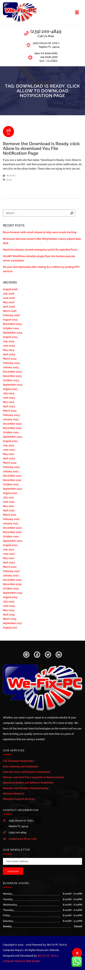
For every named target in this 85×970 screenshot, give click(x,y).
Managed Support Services (18, 798)
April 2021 (9, 510)
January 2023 (11, 419)
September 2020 (12, 540)
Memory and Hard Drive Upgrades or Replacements (33, 777)
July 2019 (8, 601)
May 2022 (8, 454)
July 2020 (8, 549)
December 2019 (12, 579)
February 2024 (11, 362)
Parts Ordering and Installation (20, 766)
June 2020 (9, 553)
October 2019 (11, 588)
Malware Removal (13, 793)
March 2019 (9, 618)
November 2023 (12, 376)
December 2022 (12, 423)
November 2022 (12, 428)
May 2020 (8, 558)
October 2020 (11, 536)
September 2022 (12, 436)
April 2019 (9, 614)
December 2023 (12, 371)
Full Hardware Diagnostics (18, 760)
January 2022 (11, 471)
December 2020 (12, 527)
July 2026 (8, 293)
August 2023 (10, 389)
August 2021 (10, 493)
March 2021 (9, 514)
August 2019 (10, 597)
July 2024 (8, 341)
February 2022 (11, 467)
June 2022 (9, 449)
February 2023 (11, 415)
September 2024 (12, 332)
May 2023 (8, 402)
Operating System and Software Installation (28, 782)
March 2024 (10, 358)
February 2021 (11, 519)
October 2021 (11, 484)
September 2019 (12, 592)
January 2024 (11, 367)
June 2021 (9, 501)
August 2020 (10, 545)
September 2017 (12, 623)
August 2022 (10, 441)
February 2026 (11, 315)
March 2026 (10, 310)
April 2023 (9, 406)
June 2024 (9, 345)
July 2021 (8, 497)
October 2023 (11, 380)
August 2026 (10, 289)
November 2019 (12, 584)
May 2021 (8, 506)
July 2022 (8, 445)
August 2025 (10, 319)
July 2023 (8, 393)
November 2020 (12, 532)
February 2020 (11, 571)
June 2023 (9, 397)
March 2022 (10, 462)
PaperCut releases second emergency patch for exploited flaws (40, 249)
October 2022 (11, 432)
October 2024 (11, 328)
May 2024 (8, 349)
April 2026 (9, 306)
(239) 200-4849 (46, 31)
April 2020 (9, 562)
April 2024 (9, 354)
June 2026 (9, 297)
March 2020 (10, 566)
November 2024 (12, 323)
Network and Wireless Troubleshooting (25, 788)
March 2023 (10, 410)
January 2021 (10, 523)
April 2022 (9, 458)
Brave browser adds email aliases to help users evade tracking (40, 232)
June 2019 (9, 605)
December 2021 (12, 475)
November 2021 (12, 480)
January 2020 (11, 575)
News (9, 180)
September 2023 (12, 384)
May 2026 (8, 302)
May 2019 (8, 610)
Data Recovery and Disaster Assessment (26, 771)
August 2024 (10, 336)
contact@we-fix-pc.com (23, 838)
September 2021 (12, 488)
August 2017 (10, 627)
